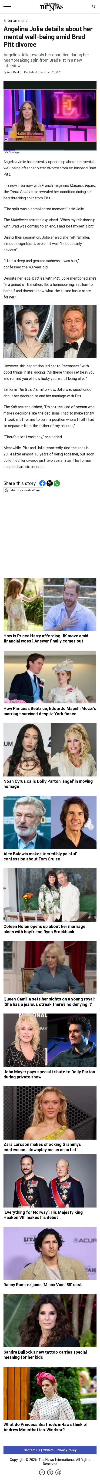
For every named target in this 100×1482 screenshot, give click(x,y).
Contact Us (32, 1450)
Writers (48, 1450)
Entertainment (15, 20)
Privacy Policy (66, 1450)
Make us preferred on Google (26, 490)
